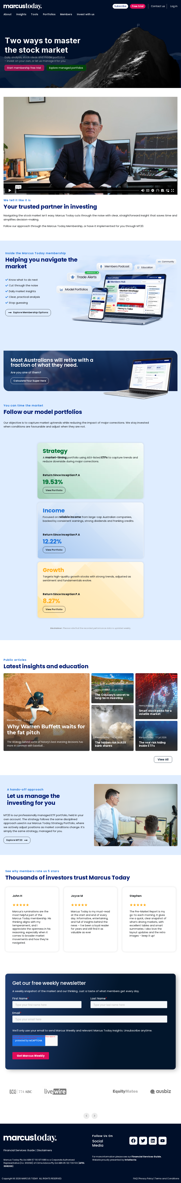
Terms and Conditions (167, 1178)
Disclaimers (44, 1150)
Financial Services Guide (19, 1150)
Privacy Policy (146, 1178)
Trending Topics (164, 679)
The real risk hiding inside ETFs (152, 744)
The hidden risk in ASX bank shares (110, 744)
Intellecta (130, 1159)
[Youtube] (163, 1141)
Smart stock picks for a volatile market (155, 712)
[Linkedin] (153, 1141)
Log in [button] (173, 6)
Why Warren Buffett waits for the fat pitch (46, 730)
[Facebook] (133, 1141)
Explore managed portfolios (66, 68)
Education (78, 679)
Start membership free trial (24, 68)
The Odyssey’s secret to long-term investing (112, 696)
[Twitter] (143, 1141)
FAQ (135, 1178)
